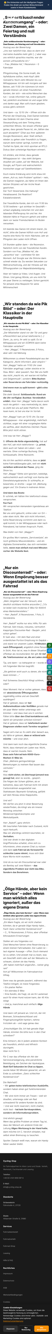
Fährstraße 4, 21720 (12, 1203)
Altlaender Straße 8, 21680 (14, 1217)
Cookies (6, 1302)
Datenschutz (8, 1281)
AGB (5, 1288)
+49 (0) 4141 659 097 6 (13, 1178)
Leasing (6, 1253)
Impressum (8, 1273)
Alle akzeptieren (41, 1329)
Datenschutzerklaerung (13, 1321)
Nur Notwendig (26, 1329)
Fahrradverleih (9, 1239)
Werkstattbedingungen (13, 1295)
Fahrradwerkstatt (10, 1232)
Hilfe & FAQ (8, 1260)
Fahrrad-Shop (9, 1246)
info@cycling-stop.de (12, 1187)
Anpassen (10, 1329)
